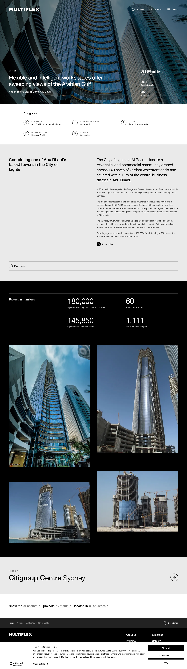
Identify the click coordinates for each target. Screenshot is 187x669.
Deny (165, 663)
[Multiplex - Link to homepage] (35, 634)
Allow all (166, 648)
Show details (39, 664)
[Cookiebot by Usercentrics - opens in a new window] (16, 664)
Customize (164, 655)
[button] (138, 9)
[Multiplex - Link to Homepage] (24, 9)
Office (13, 71)
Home (11, 623)
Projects (20, 623)
